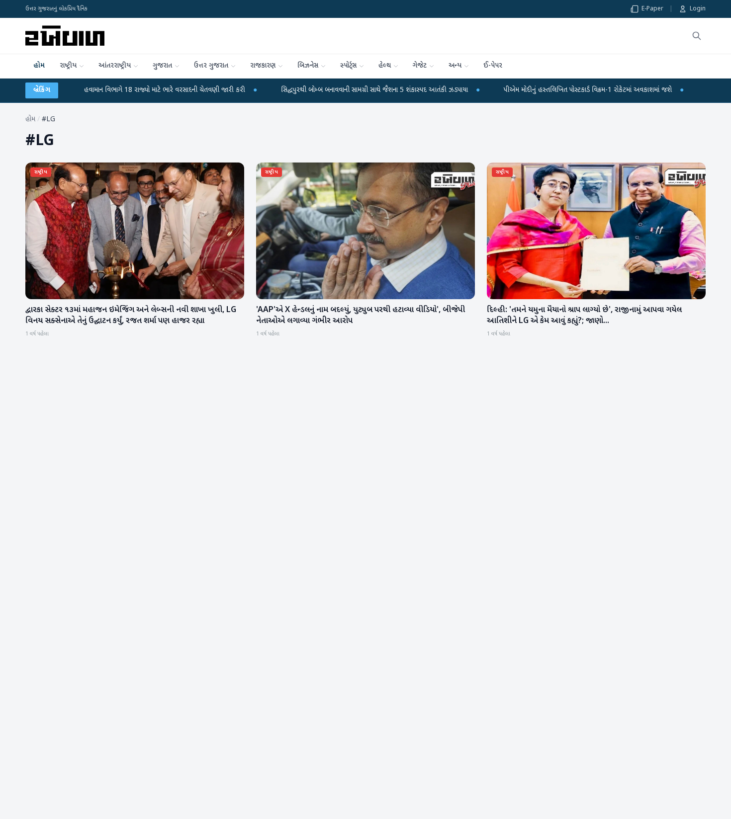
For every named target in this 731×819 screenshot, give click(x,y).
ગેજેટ (420, 66)
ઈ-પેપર (492, 66)
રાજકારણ (262, 66)
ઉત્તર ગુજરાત (211, 66)
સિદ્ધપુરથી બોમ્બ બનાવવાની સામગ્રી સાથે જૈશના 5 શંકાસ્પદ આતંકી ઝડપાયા (325, 90)
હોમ (39, 66)
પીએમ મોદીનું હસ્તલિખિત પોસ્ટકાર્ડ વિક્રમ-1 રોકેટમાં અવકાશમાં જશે (539, 90)
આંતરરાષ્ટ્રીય (114, 66)
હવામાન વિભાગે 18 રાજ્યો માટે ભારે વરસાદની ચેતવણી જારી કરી (115, 90)
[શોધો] (697, 36)
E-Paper (652, 9)
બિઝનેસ (307, 66)
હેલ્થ (384, 66)
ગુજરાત (162, 66)
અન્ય (455, 66)
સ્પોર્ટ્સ (348, 66)
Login (698, 9)
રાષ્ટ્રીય (68, 66)
